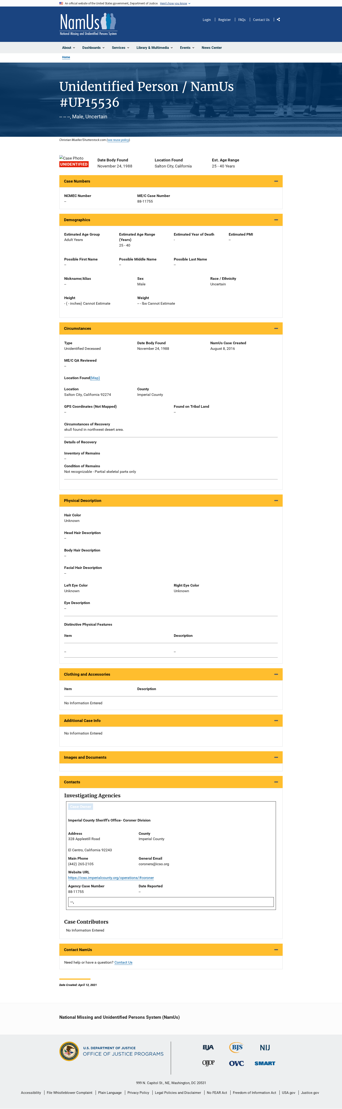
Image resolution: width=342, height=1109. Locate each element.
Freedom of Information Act (254, 1093)
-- (65, 651)
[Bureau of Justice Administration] (208, 1045)
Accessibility (31, 1093)
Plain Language (110, 1093)
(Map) (95, 378)
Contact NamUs (78, 949)
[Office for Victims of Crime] (236, 1063)
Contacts (72, 782)
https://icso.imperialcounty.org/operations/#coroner (111, 877)
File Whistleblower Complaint (69, 1093)
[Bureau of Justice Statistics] (236, 1051)
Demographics (77, 219)
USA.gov (288, 1093)
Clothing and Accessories (87, 674)
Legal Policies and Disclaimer (178, 1093)
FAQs (242, 19)
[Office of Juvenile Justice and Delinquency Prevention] (208, 1064)
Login (207, 19)
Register (224, 19)
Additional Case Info (82, 720)
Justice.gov (310, 1093)
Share (280, 20)
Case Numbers (77, 181)
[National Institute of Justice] (265, 1046)
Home (66, 57)
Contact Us (261, 19)
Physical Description (82, 500)
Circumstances (77, 328)
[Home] (88, 24)
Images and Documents (85, 757)
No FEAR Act (217, 1093)
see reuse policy (118, 140)
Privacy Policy (138, 1093)
